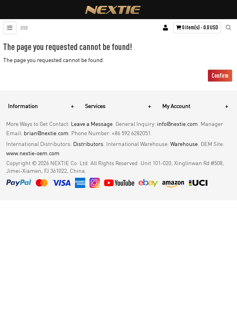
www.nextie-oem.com (33, 153)
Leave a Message (92, 123)
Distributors (88, 143)
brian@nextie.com (46, 133)
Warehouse (184, 143)
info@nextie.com (177, 123)
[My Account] (165, 27)
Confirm (220, 75)
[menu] (9, 28)
